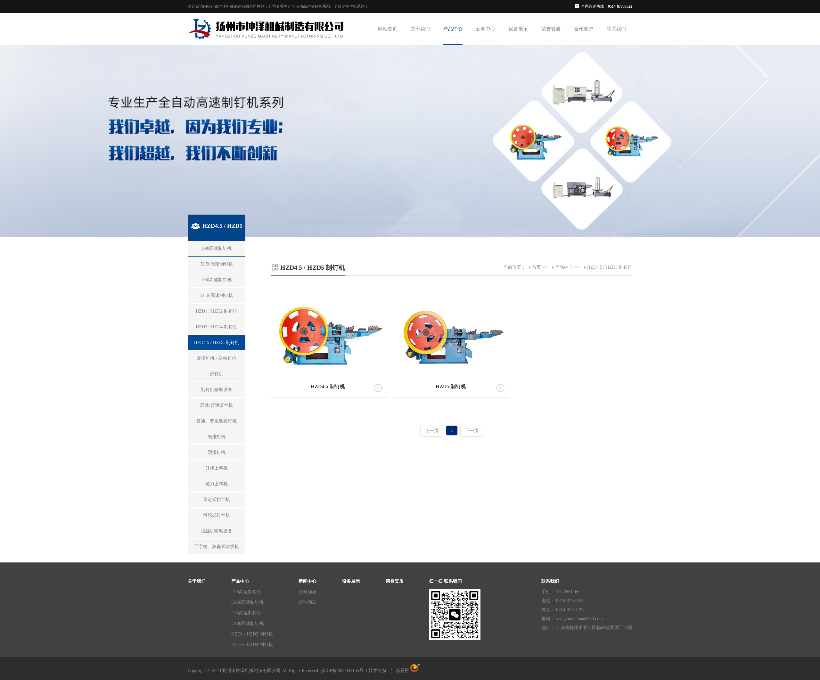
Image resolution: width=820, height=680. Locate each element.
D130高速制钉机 (247, 623)
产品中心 (453, 28)
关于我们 (420, 28)
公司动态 (307, 591)
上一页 (432, 430)
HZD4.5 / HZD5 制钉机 (609, 267)
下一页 (472, 430)
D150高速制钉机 (247, 602)
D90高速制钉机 (246, 591)
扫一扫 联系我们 (445, 581)
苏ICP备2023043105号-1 (344, 670)
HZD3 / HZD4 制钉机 (252, 644)
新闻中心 (485, 28)
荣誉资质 (551, 28)
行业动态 (307, 602)
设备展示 (518, 28)
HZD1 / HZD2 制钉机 (252, 634)
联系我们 (616, 28)
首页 (536, 267)
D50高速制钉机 (246, 612)
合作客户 (583, 28)
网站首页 (387, 28)
